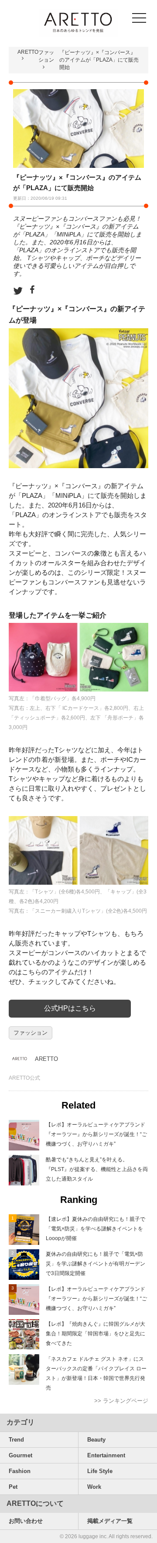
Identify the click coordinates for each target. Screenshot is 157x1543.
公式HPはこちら (70, 1008)
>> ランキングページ (121, 1400)
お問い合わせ (26, 1521)
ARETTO (27, 52)
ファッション (31, 1032)
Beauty (96, 1439)
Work (94, 1487)
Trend (16, 1439)
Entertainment (106, 1455)
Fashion (20, 1471)
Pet (13, 1487)
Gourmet (20, 1455)
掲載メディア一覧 (110, 1521)
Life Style (100, 1471)
